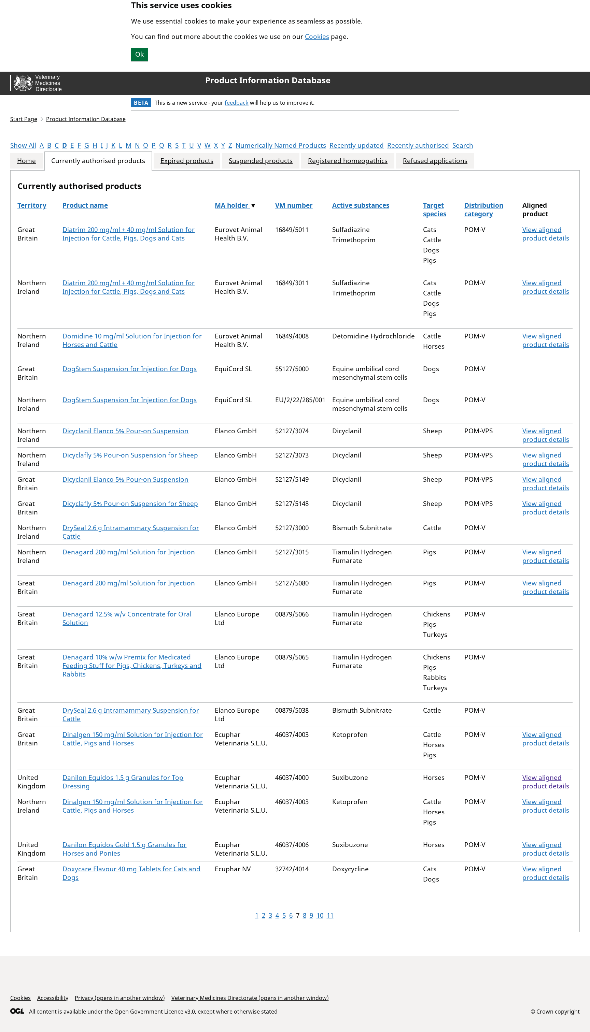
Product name (85, 205)
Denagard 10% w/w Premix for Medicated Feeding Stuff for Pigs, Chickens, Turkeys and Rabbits (131, 666)
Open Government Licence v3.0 (154, 1011)
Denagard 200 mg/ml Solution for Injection (128, 552)
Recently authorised (418, 145)
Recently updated (356, 145)
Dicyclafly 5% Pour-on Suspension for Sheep (130, 455)
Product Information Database (268, 80)
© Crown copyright (555, 1011)
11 (330, 915)
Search (462, 145)
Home (26, 161)
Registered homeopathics (348, 161)
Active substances (360, 205)
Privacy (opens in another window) (120, 998)
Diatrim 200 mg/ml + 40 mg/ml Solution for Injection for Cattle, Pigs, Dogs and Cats (128, 234)
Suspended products (261, 161)
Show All (23, 145)
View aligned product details (545, 234)
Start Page (23, 119)
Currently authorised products (98, 161)
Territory (31, 205)
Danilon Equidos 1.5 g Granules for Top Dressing (122, 781)
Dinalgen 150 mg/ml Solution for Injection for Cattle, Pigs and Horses (132, 738)
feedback (237, 102)
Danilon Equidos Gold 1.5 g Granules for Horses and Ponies (124, 849)
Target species (434, 209)
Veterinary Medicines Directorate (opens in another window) (250, 998)
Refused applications (435, 161)
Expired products (186, 161)
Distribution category (483, 209)
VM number (294, 205)
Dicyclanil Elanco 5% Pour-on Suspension (125, 430)
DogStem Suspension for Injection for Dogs (129, 368)
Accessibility (52, 998)
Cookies (317, 36)
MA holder (232, 205)
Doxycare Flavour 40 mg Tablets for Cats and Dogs (131, 873)
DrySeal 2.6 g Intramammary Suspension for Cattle (130, 532)
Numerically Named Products (281, 145)
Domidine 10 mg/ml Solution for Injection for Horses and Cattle (132, 340)
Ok (139, 54)
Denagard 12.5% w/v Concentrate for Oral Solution (127, 618)
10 (320, 915)
